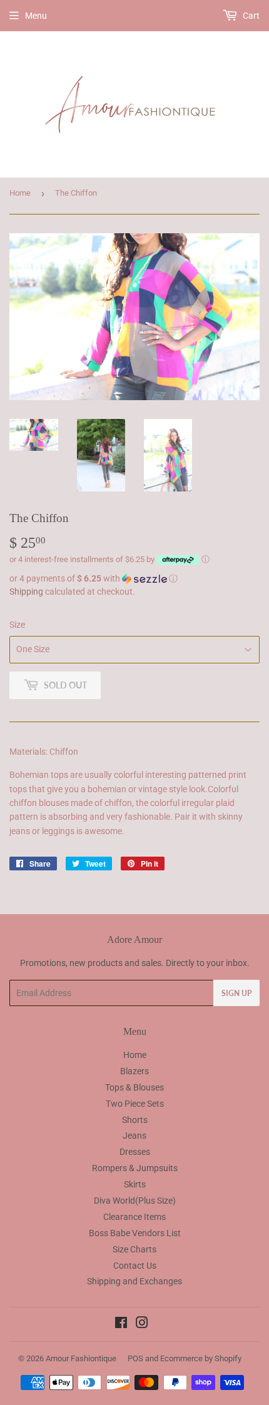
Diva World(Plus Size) (135, 1201)
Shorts (135, 1120)
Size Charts (134, 1249)
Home (20, 193)
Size (17, 625)
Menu (36, 16)
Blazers (134, 1071)
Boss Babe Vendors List (135, 1233)
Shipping (26, 592)
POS (135, 1358)
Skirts (135, 1184)
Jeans (134, 1136)
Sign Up (236, 993)
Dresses (134, 1152)
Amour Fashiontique (81, 1358)
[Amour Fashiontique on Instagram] (142, 1324)
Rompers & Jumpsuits (135, 1168)
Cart (250, 16)
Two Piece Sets (135, 1104)
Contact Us (134, 1266)
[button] (134, 579)
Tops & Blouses (134, 1087)
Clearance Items (134, 1217)
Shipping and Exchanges (134, 1281)
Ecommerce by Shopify (200, 1358)
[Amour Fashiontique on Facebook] (121, 1324)
